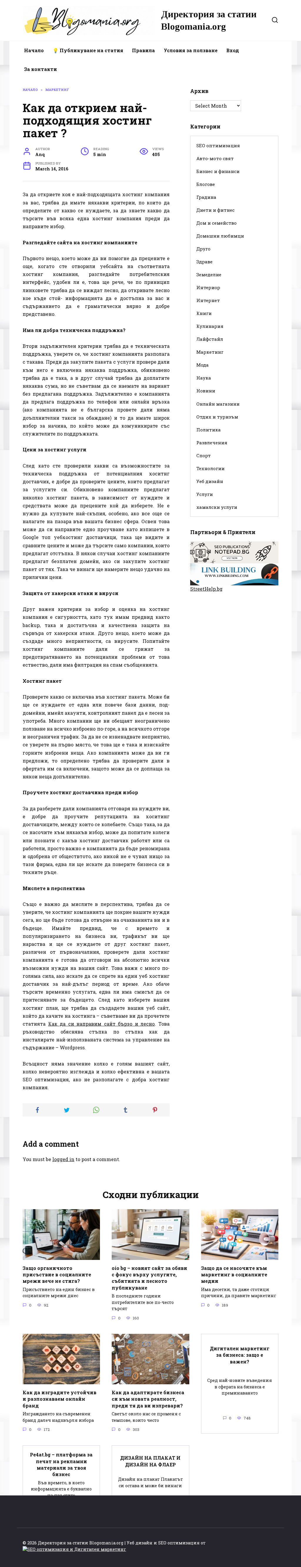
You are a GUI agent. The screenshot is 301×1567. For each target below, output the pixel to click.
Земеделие (208, 274)
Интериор (208, 287)
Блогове (205, 184)
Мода (202, 365)
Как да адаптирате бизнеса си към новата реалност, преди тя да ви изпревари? (148, 1398)
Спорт (203, 455)
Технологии (210, 468)
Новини (205, 391)
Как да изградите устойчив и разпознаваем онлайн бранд (59, 1398)
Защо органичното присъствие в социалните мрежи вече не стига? (57, 1274)
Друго (203, 249)
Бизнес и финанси (218, 171)
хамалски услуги (216, 507)
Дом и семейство (216, 223)
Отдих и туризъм (217, 417)
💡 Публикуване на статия (88, 50)
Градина (206, 197)
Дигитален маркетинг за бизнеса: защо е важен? (239, 1355)
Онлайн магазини (218, 404)
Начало (34, 50)
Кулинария (209, 326)
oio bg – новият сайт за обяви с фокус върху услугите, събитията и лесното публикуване (149, 1277)
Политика (208, 430)
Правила (143, 50)
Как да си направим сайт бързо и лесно (101, 1024)
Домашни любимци (220, 236)
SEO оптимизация (218, 145)
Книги (204, 313)
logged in (63, 1159)
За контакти (40, 69)
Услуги (204, 494)
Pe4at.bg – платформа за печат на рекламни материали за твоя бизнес (61, 1464)
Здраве (204, 262)
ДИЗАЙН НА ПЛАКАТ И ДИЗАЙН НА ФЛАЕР (150, 1461)
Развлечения (211, 442)
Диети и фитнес (215, 210)
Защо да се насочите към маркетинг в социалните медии (234, 1274)
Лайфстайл (209, 339)
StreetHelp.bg (206, 589)
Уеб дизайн (209, 481)
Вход (232, 50)
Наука (203, 378)
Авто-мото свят (215, 158)
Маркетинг (209, 352)
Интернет (208, 300)
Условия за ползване (191, 50)
